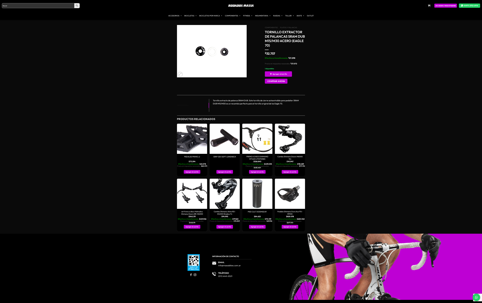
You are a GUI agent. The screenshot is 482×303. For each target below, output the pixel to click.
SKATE (299, 16)
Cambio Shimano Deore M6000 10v (290, 157)
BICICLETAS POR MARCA (209, 16)
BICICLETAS (189, 16)
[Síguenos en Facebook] (191, 274)
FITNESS (246, 16)
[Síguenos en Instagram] (195, 274)
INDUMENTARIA (261, 16)
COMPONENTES (231, 16)
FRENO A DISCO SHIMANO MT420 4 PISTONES (257, 157)
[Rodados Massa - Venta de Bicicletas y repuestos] (241, 5)
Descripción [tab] (182, 105)
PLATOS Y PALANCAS (288, 27)
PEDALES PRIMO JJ (192, 157)
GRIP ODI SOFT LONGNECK (224, 157)
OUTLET (310, 16)
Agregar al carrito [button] (192, 172)
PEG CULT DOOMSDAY (257, 212)
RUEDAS (276, 16)
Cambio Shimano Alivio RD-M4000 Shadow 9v (225, 212)
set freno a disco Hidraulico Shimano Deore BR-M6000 (192, 212)
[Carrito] (429, 5)
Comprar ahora (276, 81)
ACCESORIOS (173, 16)
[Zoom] (180, 74)
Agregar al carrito (280, 74)
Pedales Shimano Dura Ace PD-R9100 (290, 212)
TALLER (288, 16)
